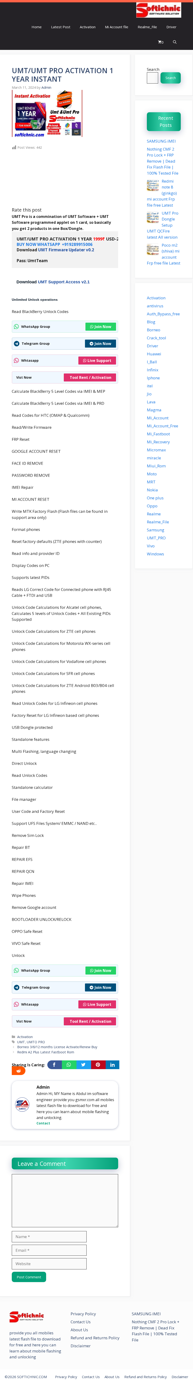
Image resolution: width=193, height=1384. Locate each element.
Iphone (153, 378)
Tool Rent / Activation (90, 377)
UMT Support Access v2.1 (64, 282)
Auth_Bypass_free (163, 314)
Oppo (152, 506)
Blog (151, 322)
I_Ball (152, 362)
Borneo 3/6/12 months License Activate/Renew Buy (57, 1047)
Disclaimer (81, 1345)
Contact (43, 1123)
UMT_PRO (156, 538)
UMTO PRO (36, 1042)
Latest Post (60, 26)
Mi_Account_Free (162, 426)
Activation (88, 26)
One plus (155, 498)
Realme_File (147, 26)
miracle (154, 458)
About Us (79, 1329)
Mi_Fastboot (158, 434)
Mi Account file (116, 26)
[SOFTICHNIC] (158, 10)
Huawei (154, 354)
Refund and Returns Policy (95, 1337)
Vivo (151, 546)
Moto (152, 474)
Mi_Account (158, 418)
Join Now (103, 326)
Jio (149, 394)
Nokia (152, 490)
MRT (151, 482)
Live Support (99, 360)
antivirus (155, 306)
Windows (155, 554)
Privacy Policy (83, 1313)
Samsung (155, 530)
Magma (154, 410)
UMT (21, 1042)
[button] (174, 42)
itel (150, 386)
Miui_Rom (156, 466)
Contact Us (81, 1321)
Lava (151, 402)
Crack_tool (156, 338)
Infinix (152, 370)
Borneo (153, 330)
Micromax (156, 450)
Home (37, 26)
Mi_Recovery (158, 442)
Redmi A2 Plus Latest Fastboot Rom (45, 1052)
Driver (171, 26)
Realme (154, 514)
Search (153, 69)
